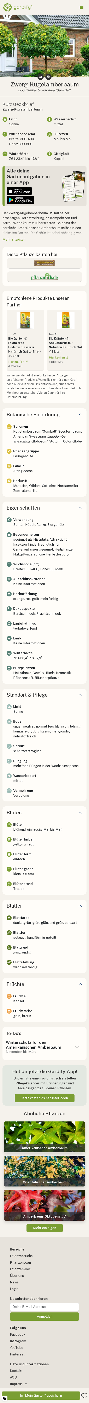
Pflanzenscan (20, 1262)
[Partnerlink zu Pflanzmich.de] (44, 276)
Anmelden (44, 1316)
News (14, 1282)
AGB (13, 1377)
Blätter (14, 906)
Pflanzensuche (21, 1256)
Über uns (17, 1276)
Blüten (14, 812)
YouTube (16, 1348)
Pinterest (17, 1354)
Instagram (18, 1341)
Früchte (15, 984)
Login (14, 1289)
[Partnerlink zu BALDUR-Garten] (44, 263)
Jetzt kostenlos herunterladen (44, 1098)
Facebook (17, 1335)
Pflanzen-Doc (20, 1269)
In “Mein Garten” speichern (41, 1395)
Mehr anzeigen (44, 1228)
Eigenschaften (23, 508)
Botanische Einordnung (33, 414)
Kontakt (16, 1371)
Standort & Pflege (27, 695)
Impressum (18, 1384)
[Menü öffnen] (81, 7)
